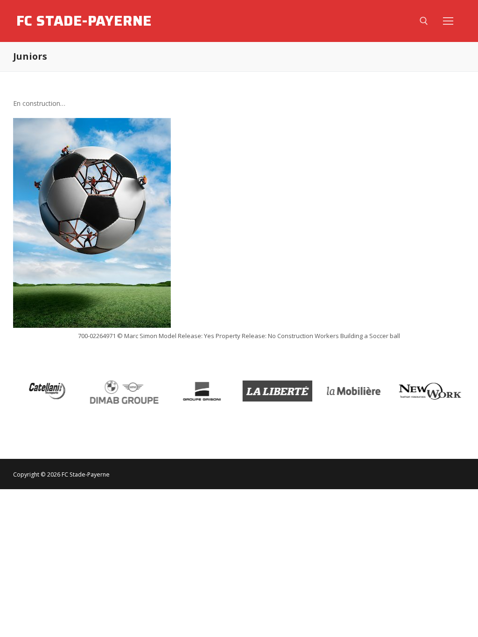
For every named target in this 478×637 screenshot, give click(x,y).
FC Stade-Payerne (84, 21)
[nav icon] (448, 21)
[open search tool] (424, 21)
